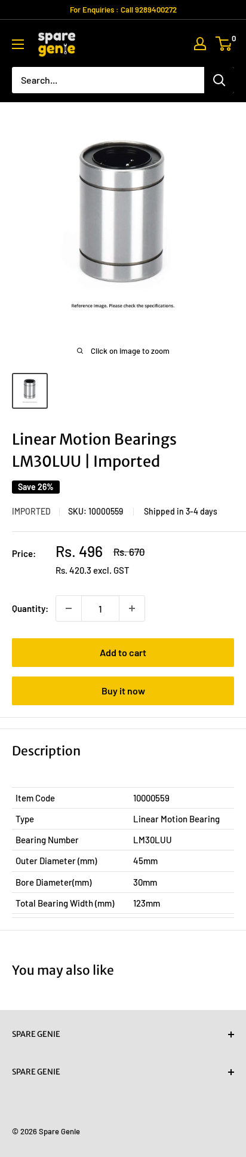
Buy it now (123, 690)
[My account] (200, 43)
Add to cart (123, 652)
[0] (224, 43)
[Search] (219, 80)
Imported (31, 511)
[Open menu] (18, 44)
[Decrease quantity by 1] (68, 608)
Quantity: (30, 608)
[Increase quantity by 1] (131, 608)
